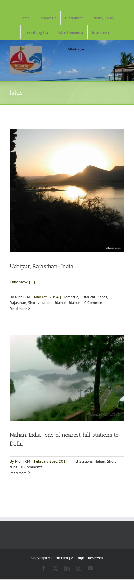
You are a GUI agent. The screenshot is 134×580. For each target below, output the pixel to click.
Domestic (70, 296)
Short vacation (40, 302)
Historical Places (93, 296)
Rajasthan (18, 302)
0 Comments (94, 302)
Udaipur (59, 302)
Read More (18, 308)
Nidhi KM (22, 296)
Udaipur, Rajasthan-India (42, 266)
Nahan (99, 461)
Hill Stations (82, 461)
